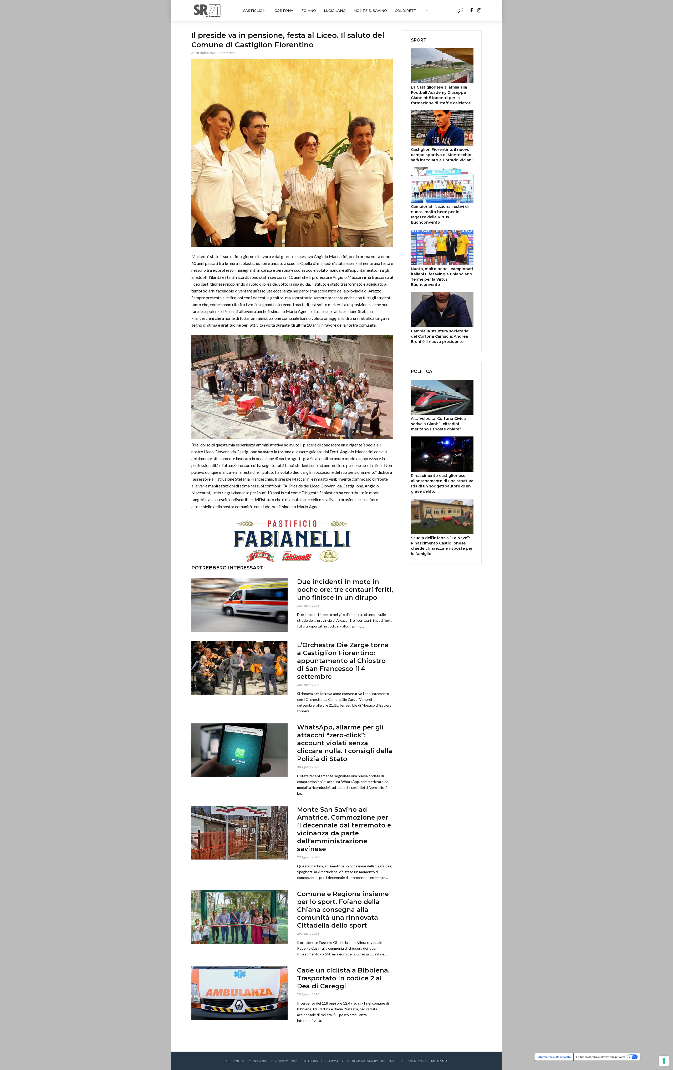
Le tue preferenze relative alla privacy (600, 1056)
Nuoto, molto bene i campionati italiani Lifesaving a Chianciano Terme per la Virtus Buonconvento (442, 276)
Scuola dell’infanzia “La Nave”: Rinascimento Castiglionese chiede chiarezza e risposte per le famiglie (441, 546)
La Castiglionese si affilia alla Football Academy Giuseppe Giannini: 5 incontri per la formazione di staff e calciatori (441, 95)
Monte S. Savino (370, 10)
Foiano (308, 10)
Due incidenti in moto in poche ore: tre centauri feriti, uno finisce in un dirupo (345, 589)
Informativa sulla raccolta (554, 1056)
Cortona (283, 10)
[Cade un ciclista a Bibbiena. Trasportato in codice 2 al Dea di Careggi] (239, 993)
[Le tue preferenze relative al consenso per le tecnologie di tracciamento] (664, 1061)
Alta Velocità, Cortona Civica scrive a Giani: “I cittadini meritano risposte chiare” (438, 423)
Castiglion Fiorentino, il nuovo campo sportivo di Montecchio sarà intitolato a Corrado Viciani (442, 154)
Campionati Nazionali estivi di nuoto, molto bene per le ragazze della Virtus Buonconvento (440, 214)
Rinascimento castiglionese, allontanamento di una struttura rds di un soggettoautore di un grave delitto (442, 483)
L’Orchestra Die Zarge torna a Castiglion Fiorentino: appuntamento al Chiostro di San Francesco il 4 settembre (343, 660)
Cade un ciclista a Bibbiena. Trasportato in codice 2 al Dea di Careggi (343, 978)
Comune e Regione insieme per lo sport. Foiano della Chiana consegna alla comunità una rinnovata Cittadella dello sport (343, 909)
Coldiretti (406, 10)
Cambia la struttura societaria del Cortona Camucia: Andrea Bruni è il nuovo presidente (439, 336)
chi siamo (439, 1060)
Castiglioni (255, 10)
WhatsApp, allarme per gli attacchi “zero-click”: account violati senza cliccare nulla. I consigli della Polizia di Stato (344, 743)
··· (426, 10)
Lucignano (335, 10)
